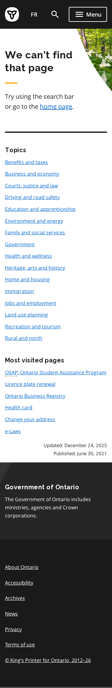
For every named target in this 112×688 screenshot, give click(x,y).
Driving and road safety (32, 197)
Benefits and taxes (26, 162)
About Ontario (22, 567)
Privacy (13, 629)
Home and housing (27, 279)
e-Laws (13, 431)
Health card (18, 407)
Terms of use (20, 644)
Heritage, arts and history (35, 267)
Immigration (19, 291)
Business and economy (32, 173)
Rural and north (23, 338)
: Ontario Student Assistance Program (55, 372)
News (11, 613)
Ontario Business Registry (35, 395)
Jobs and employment (30, 303)
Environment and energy (34, 220)
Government (20, 244)
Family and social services (35, 232)
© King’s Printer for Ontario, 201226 (48, 660)
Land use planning (26, 314)
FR (34, 14)
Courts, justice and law (31, 185)
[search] (55, 14)
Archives (15, 598)
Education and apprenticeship (40, 209)
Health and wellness (28, 255)
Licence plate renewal (30, 384)
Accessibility (19, 582)
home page (56, 106)
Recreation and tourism (33, 326)
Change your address (30, 419)
